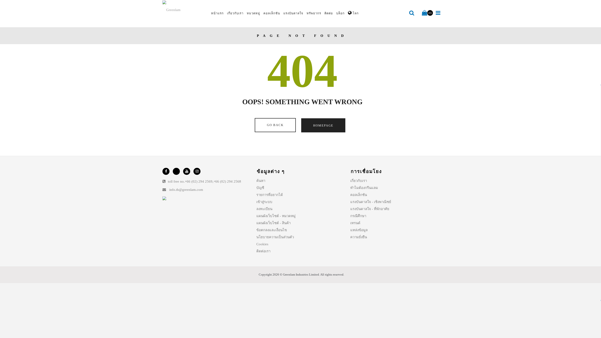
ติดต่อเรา (263, 251)
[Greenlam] (184, 9)
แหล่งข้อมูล (359, 230)
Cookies (262, 244)
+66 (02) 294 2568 (227, 181)
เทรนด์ (355, 223)
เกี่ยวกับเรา (358, 181)
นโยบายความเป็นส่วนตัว (275, 237)
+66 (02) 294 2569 (198, 181)
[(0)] (424, 13)
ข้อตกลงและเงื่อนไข (271, 230)
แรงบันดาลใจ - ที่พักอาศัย (369, 209)
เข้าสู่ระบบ (264, 202)
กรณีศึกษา (358, 216)
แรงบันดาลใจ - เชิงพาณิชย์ (370, 202)
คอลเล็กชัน (358, 195)
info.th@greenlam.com (186, 190)
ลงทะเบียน (264, 209)
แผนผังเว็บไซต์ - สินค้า (273, 223)
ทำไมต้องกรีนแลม (364, 188)
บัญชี (260, 188)
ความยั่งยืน (358, 237)
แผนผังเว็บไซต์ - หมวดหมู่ (276, 216)
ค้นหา (260, 181)
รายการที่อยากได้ (269, 195)
